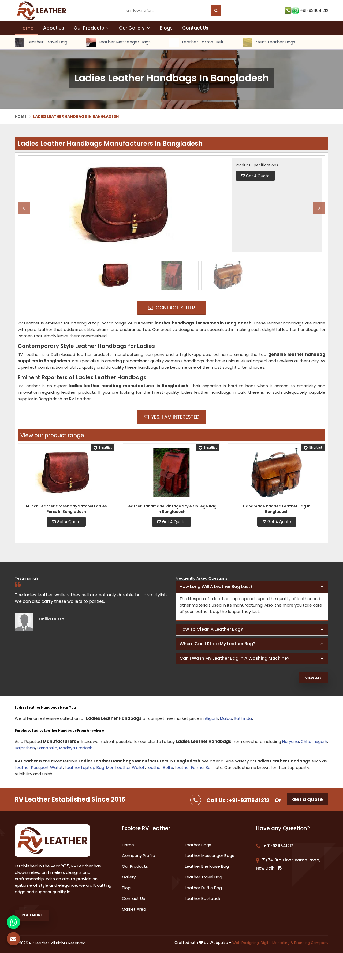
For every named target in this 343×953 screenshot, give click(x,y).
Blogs (166, 28)
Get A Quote (68, 521)
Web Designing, (246, 942)
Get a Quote (307, 799)
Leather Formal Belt (202, 42)
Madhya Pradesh (75, 748)
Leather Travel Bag (46, 42)
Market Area (134, 909)
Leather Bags (198, 845)
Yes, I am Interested (174, 417)
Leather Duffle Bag (203, 887)
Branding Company (311, 942)
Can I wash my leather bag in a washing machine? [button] (234, 658)
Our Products (89, 28)
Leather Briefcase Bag (207, 866)
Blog (126, 887)
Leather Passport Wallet (39, 767)
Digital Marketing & (277, 942)
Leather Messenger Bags (124, 42)
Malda (226, 718)
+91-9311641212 (314, 10)
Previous (24, 208)
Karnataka (47, 748)
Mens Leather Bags (274, 42)
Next (319, 208)
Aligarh (211, 718)
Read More (31, 915)
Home (26, 28)
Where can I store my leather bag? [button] (217, 644)
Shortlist (105, 447)
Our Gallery (132, 28)
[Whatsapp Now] (13, 922)
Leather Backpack (202, 898)
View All (313, 677)
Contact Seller (174, 307)
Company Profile (138, 855)
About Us (53, 28)
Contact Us (195, 28)
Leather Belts (160, 767)
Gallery (129, 877)
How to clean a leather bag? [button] (211, 629)
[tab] (252, 587)
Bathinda (243, 718)
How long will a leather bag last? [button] (216, 586)
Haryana (290, 741)
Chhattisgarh (314, 741)
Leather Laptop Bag (84, 767)
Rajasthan (25, 748)
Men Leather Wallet (125, 767)
